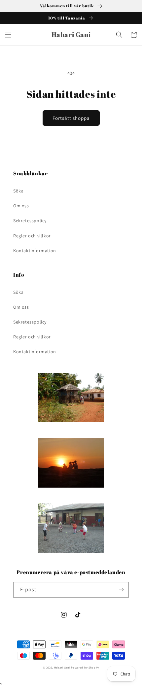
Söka (18, 191)
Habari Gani (62, 667)
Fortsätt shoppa (71, 118)
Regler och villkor (32, 236)
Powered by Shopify (85, 667)
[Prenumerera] (121, 590)
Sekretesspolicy (30, 221)
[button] (8, 34)
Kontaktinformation (34, 251)
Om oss (21, 206)
